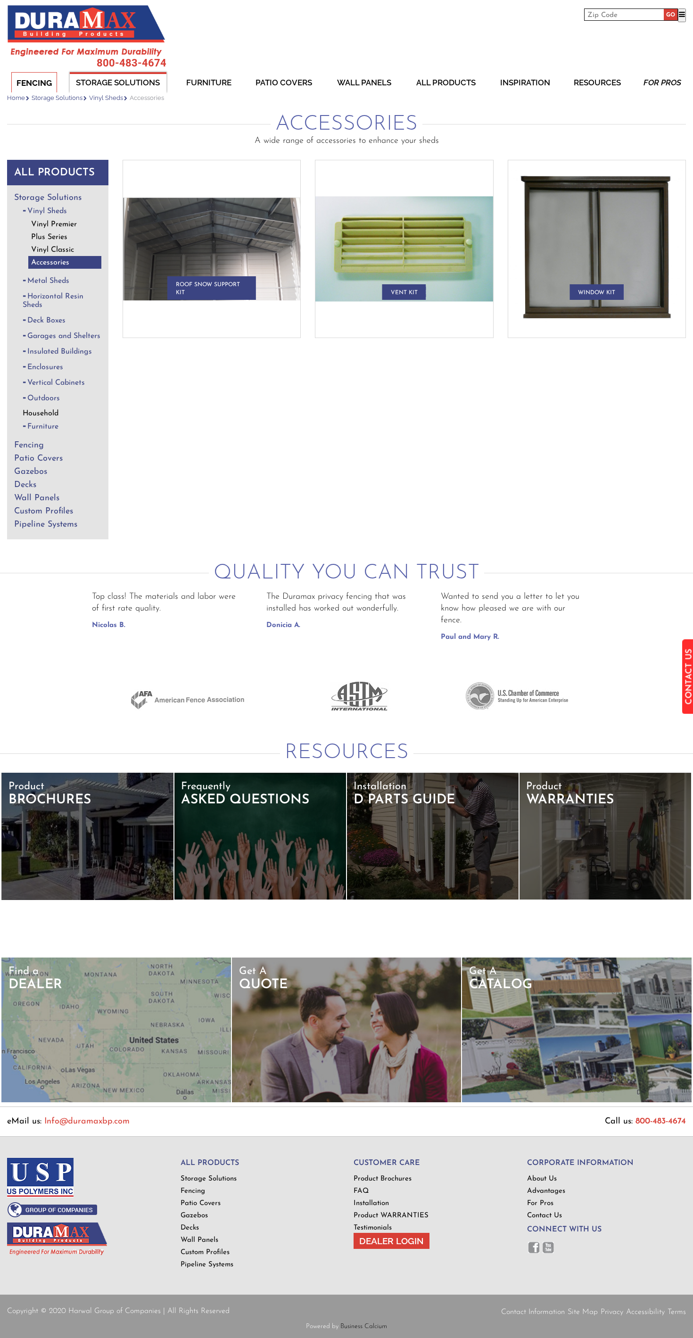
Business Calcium (363, 1326)
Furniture (208, 82)
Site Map (583, 1312)
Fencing (34, 83)
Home (16, 97)
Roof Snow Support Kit (208, 289)
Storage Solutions (118, 82)
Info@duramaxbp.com (87, 1121)
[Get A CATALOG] (577, 1100)
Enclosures (45, 367)
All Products (446, 82)
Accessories (50, 262)
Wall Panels (364, 82)
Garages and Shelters (63, 336)
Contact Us (544, 1215)
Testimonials (373, 1227)
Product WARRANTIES (391, 1215)
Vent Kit (404, 293)
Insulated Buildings (59, 351)
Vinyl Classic (52, 250)
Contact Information (533, 1312)
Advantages (546, 1191)
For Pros (662, 82)
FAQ (361, 1191)
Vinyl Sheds (106, 97)
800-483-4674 (131, 63)
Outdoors (43, 398)
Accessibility (645, 1312)
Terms (677, 1312)
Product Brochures (383, 1178)
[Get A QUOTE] (346, 1100)
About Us (542, 1178)
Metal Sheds (48, 281)
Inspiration (525, 82)
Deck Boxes (46, 320)
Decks (25, 485)
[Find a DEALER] (116, 1100)
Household (40, 413)
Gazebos (30, 472)
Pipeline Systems (45, 524)
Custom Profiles (43, 511)
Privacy (612, 1312)
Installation (371, 1203)
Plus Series (49, 237)
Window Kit (596, 293)
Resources (597, 82)
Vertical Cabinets (56, 383)
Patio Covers (284, 82)
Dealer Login (391, 1241)
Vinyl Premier (54, 224)
